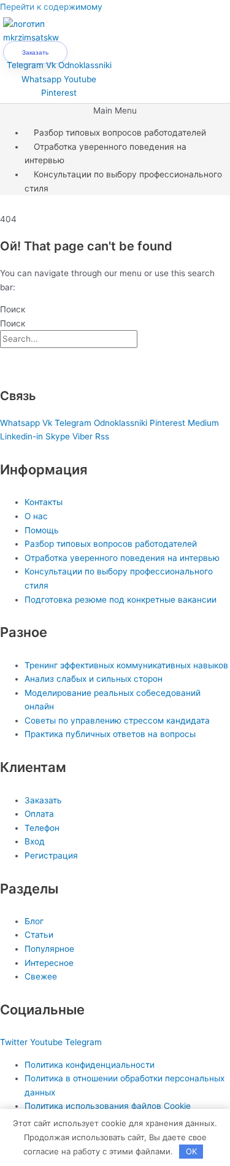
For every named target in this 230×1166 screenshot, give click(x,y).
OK (191, 1151)
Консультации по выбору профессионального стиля (123, 181)
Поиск (12, 309)
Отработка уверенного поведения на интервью (105, 154)
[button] (115, 111)
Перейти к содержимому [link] (51, 7)
